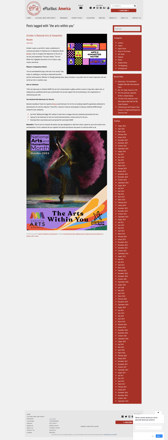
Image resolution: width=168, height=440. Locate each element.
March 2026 (121, 131)
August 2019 (122, 307)
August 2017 (122, 373)
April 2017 (121, 381)
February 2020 (122, 299)
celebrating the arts (80, 234)
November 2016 (123, 395)
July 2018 (121, 344)
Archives (40, 234)
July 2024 (121, 188)
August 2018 (122, 341)
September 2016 (123, 401)
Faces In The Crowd (124, 51)
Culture (120, 46)
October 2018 (122, 336)
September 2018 (123, 339)
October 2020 (122, 279)
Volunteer (91, 18)
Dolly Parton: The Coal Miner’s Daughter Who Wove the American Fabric (128, 84)
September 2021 (123, 253)
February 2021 (122, 270)
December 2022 (123, 242)
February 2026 (122, 134)
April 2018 (121, 350)
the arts (91, 234)
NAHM (29, 54)
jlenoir (36, 236)
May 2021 (121, 262)
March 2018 (121, 353)
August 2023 (122, 219)
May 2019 (121, 316)
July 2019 (121, 310)
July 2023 (121, 222)
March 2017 (121, 384)
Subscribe (124, 10)
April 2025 (121, 163)
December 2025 (123, 140)
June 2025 (121, 157)
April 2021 (121, 265)
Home (29, 18)
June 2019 (121, 313)
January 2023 (122, 239)
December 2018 (123, 330)
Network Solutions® (110, 434)
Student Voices (122, 63)
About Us (124, 18)
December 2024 (123, 174)
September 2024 (123, 183)
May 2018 (121, 347)
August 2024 (122, 185)
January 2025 (122, 171)
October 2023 (122, 214)
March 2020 (121, 296)
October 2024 (122, 180)
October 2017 (122, 367)
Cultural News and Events (45, 18)
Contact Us (136, 18)
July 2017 (121, 375)
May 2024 (121, 194)
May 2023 (121, 228)
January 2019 (122, 327)
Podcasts (120, 57)
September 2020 (123, 282)
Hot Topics (121, 54)
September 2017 (123, 370)
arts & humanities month (69, 234)
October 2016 (122, 398)
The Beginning (46, 234)
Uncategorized (53, 234)
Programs (63, 18)
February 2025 (122, 168)
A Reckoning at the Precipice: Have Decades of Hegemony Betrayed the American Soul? (129, 110)
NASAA (55, 104)
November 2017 (123, 364)
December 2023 (123, 208)
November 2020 (123, 276)
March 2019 (121, 321)
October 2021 (122, 251)
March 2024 (121, 199)
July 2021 (121, 259)
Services (102, 18)
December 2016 (123, 392)
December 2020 (123, 273)
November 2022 (123, 245)
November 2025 (123, 143)
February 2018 (122, 355)
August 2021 (122, 256)
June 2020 (121, 287)
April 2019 (121, 319)
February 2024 (122, 202)
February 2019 (122, 324)
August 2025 (122, 151)
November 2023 (123, 211)
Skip (153, 436)
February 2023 (122, 236)
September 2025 (123, 148)
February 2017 (122, 387)
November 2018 (123, 333)
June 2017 (121, 378)
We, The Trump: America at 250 (127, 90)
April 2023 (121, 231)
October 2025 (122, 146)
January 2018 (122, 358)
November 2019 (123, 302)
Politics (120, 60)
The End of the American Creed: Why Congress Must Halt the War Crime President (128, 101)
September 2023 (123, 217)
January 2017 (122, 390)
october (87, 234)
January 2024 (122, 205)
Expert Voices (77, 18)
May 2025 (121, 160)
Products (113, 18)
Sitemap (29, 432)
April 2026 (121, 129)
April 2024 (121, 197)
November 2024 (123, 177)
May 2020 (121, 290)
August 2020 (122, 285)
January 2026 (122, 137)
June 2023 (121, 225)
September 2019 (123, 304)
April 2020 (121, 293)
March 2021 (121, 268)
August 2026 (122, 126)
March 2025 (121, 165)
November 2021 (123, 248)
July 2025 (121, 154)
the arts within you (97, 234)
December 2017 (123, 361)
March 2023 (121, 234)
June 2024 (121, 191)
